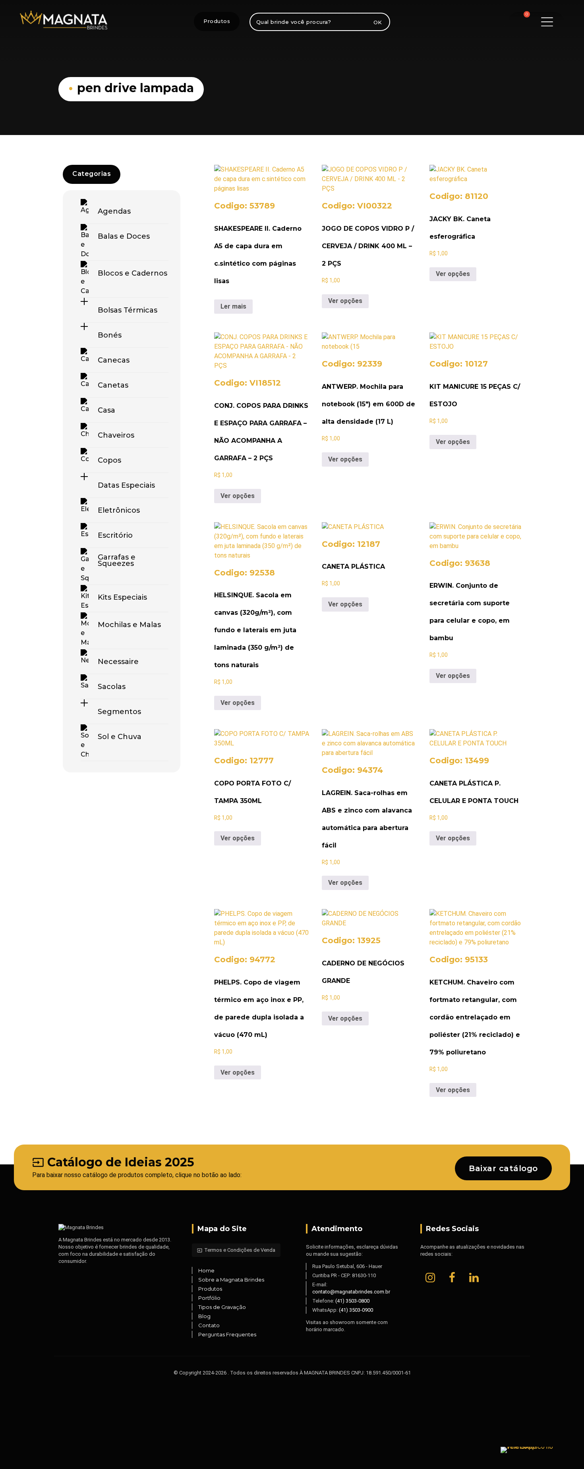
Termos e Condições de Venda (236, 1250)
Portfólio (209, 1298)
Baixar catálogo (503, 1168)
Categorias (91, 174)
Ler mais (233, 306)
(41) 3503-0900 (356, 1310)
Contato (209, 1325)
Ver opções (345, 301)
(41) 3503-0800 (352, 1301)
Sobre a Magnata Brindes (231, 1279)
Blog (204, 1316)
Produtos (216, 21)
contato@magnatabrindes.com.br (351, 1292)
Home (206, 1270)
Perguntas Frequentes (227, 1334)
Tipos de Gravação (222, 1307)
